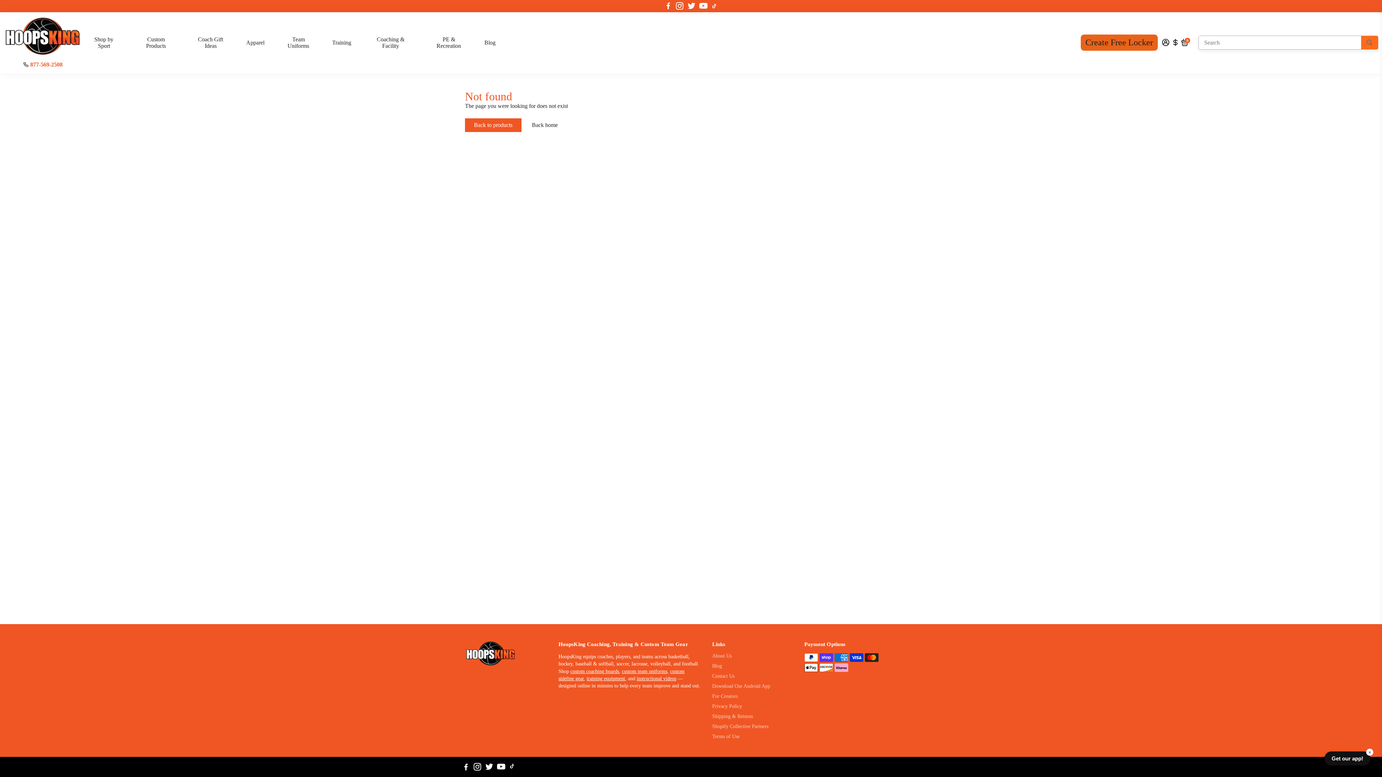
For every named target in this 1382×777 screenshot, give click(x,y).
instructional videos (656, 678)
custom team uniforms (644, 671)
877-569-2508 (46, 65)
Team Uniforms (298, 42)
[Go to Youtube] (703, 6)
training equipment (606, 678)
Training (341, 43)
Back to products (493, 125)
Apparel (255, 43)
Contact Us (723, 676)
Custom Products (156, 42)
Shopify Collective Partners (740, 726)
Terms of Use (726, 736)
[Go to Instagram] (679, 6)
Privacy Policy (727, 706)
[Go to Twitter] (691, 6)
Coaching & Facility (391, 42)
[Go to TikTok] (714, 6)
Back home (545, 125)
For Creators (725, 696)
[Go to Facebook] (668, 6)
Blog (490, 43)
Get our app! (1347, 758)
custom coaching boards (594, 671)
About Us (722, 656)
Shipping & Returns (732, 716)
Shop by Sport (103, 42)
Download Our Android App (741, 686)
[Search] (1369, 42)
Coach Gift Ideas (210, 42)
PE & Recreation (449, 42)
